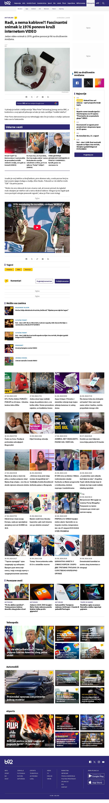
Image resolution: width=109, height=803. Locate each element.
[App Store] (96, 782)
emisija (28, 269)
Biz (6, 776)
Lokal (32, 779)
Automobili (34, 776)
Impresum (64, 773)
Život (7, 779)
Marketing (65, 770)
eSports (33, 770)
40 (11, 358)
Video (49, 770)
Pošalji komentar (62, 281)
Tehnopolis (34, 773)
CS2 (58, 723)
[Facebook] (77, 82)
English (49, 776)
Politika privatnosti (68, 779)
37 (11, 308)
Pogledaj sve (88, 155)
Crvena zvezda (21, 358)
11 (11, 333)
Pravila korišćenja (68, 776)
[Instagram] (99, 82)
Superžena (21, 779)
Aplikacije (65, 781)
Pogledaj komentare (44, 281)
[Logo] (8, 3)
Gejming (85, 648)
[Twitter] (88, 82)
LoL (8, 738)
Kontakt (64, 787)
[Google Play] (96, 776)
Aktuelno (9, 18)
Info (6, 770)
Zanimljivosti (62, 675)
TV (48, 773)
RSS (62, 784)
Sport (7, 773)
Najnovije (17, 3)
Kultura (20, 776)
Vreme (49, 779)
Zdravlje (20, 770)
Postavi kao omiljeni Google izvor (30, 103)
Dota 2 (84, 739)
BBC (19, 269)
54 (11, 345)
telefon (9, 269)
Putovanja (21, 773)
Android (85, 631)
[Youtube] (103, 762)
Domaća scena (62, 737)
